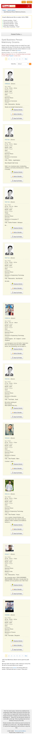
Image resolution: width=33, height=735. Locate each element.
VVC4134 (7, 494)
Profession (7, 96)
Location (7, 102)
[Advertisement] (16, 299)
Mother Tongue (9, 93)
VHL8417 (7, 554)
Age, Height (8, 86)
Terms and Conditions (20, 731)
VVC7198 (7, 202)
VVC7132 (7, 258)
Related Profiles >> (16, 34)
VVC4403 (7, 438)
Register (11, 55)
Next (26, 59)
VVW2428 (7, 83)
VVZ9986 (7, 615)
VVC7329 (7, 139)
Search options (11, 10)
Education (7, 99)
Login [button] (23, 2)
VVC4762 (7, 379)
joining (19, 50)
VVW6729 (7, 318)
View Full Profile (17, 118)
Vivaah (4, 10)
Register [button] (29, 2)
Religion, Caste (8, 89)
